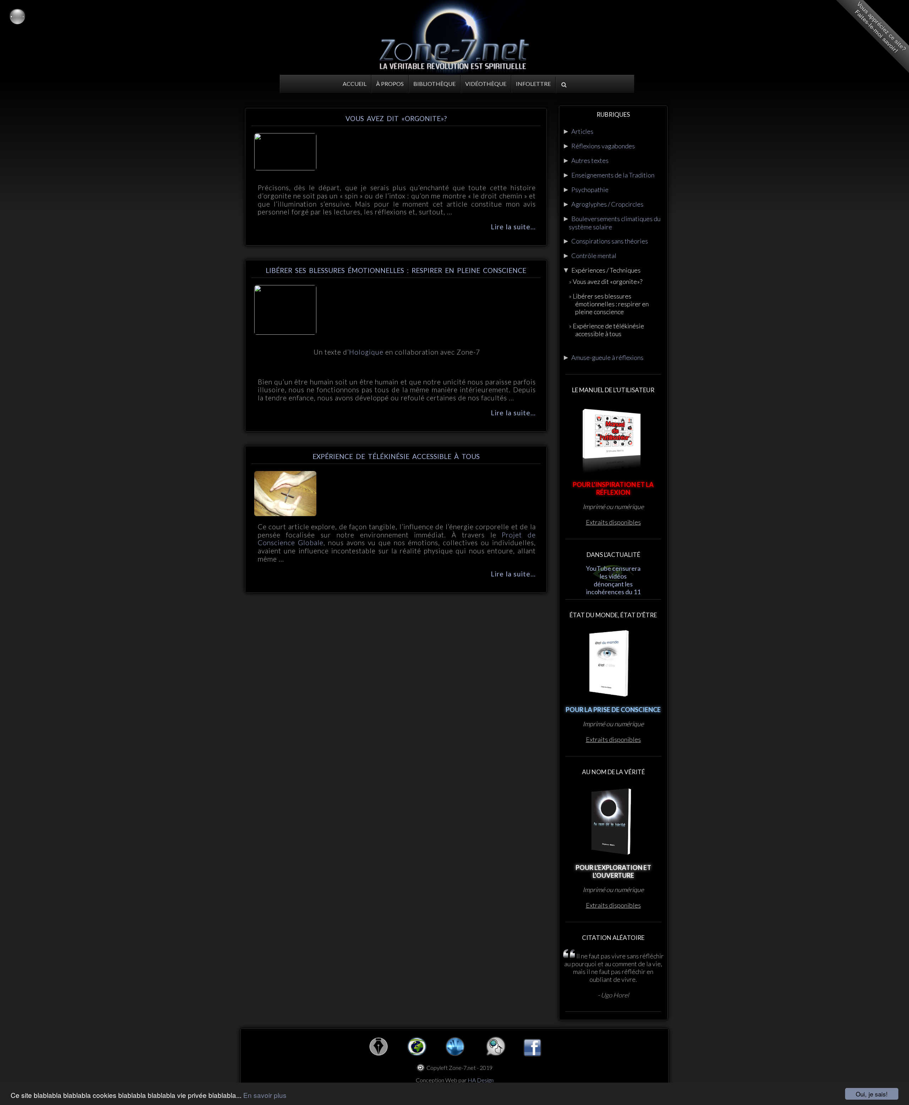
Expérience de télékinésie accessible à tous (396, 456)
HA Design (481, 1080)
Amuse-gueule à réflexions (607, 357)
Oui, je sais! (872, 1093)
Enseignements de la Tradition (612, 175)
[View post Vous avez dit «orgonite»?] (285, 168)
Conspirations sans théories (609, 241)
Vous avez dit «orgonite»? (396, 118)
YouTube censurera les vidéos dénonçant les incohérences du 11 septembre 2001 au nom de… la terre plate (613, 591)
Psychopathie (590, 189)
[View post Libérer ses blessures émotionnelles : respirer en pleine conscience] (285, 332)
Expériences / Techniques (606, 270)
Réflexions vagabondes (603, 146)
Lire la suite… (513, 227)
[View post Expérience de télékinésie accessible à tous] (285, 513)
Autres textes (590, 160)
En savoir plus (265, 1095)
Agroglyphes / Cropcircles (607, 204)
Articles (582, 131)
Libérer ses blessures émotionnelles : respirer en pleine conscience (396, 270)
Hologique (366, 352)
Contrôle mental (593, 255)
